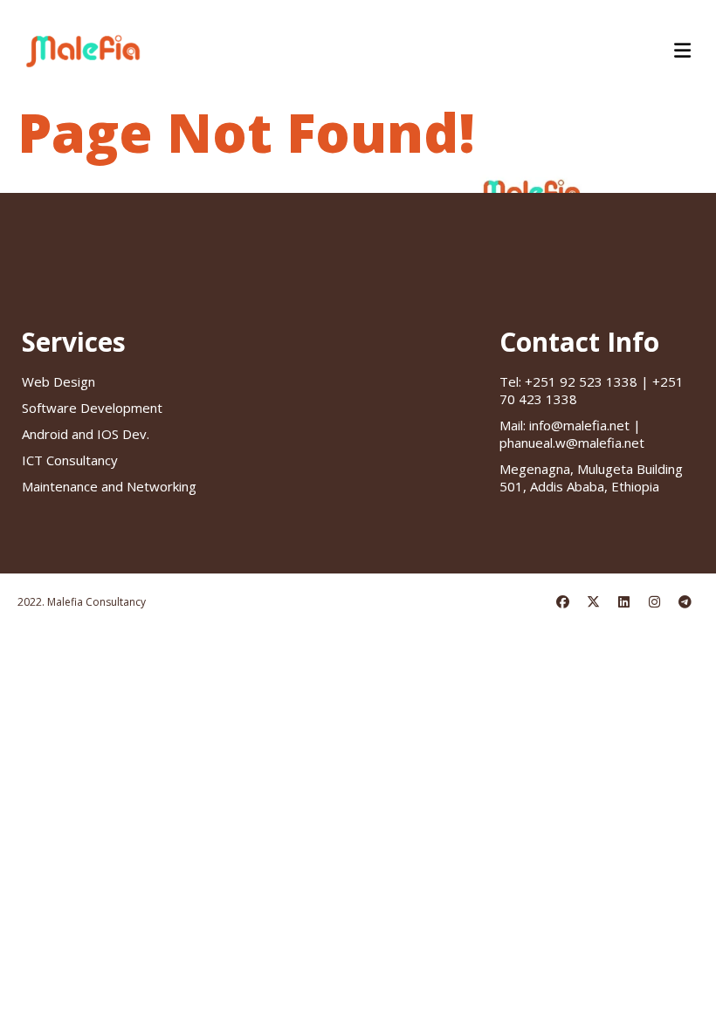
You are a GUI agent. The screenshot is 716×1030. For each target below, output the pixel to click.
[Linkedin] (623, 602)
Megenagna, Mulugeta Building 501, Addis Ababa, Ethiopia (591, 477)
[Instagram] (654, 602)
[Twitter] (593, 602)
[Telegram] (685, 602)
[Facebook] (562, 602)
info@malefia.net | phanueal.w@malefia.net (571, 433)
